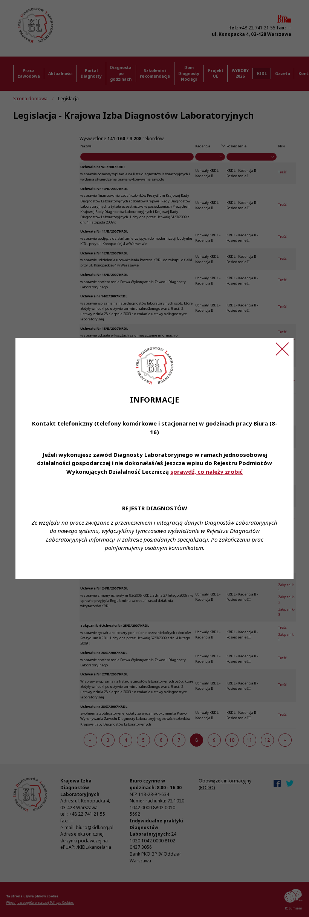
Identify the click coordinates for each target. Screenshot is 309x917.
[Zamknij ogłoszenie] (282, 349)
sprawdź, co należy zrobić (206, 471)
